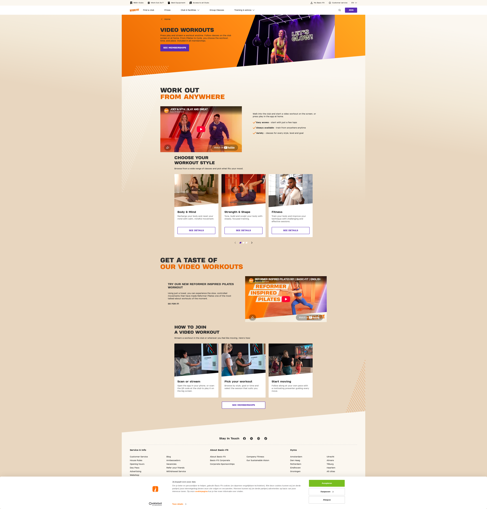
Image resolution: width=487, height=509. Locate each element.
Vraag (339, 10)
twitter (251, 438)
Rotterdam (295, 464)
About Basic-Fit (218, 457)
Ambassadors (173, 460)
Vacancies (171, 464)
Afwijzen (327, 500)
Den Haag (295, 460)
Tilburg (330, 464)
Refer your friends (175, 468)
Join (351, 10)
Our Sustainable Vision (258, 460)
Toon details (177, 504)
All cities (331, 471)
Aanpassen (325, 491)
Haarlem (331, 468)
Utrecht (330, 457)
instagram (259, 438)
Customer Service (139, 457)
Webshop (134, 475)
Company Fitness (255, 457)
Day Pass (134, 468)
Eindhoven (295, 468)
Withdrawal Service (176, 471)
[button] (354, 3)
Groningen (295, 471)
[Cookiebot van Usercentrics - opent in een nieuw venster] (155, 504)
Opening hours (137, 464)
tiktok (266, 438)
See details (196, 230)
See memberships (174, 48)
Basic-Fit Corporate (220, 460)
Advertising (135, 471)
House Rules (136, 460)
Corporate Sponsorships (222, 464)
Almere (330, 460)
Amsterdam (296, 457)
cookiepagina (201, 491)
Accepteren (327, 483)
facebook (244, 438)
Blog (168, 457)
